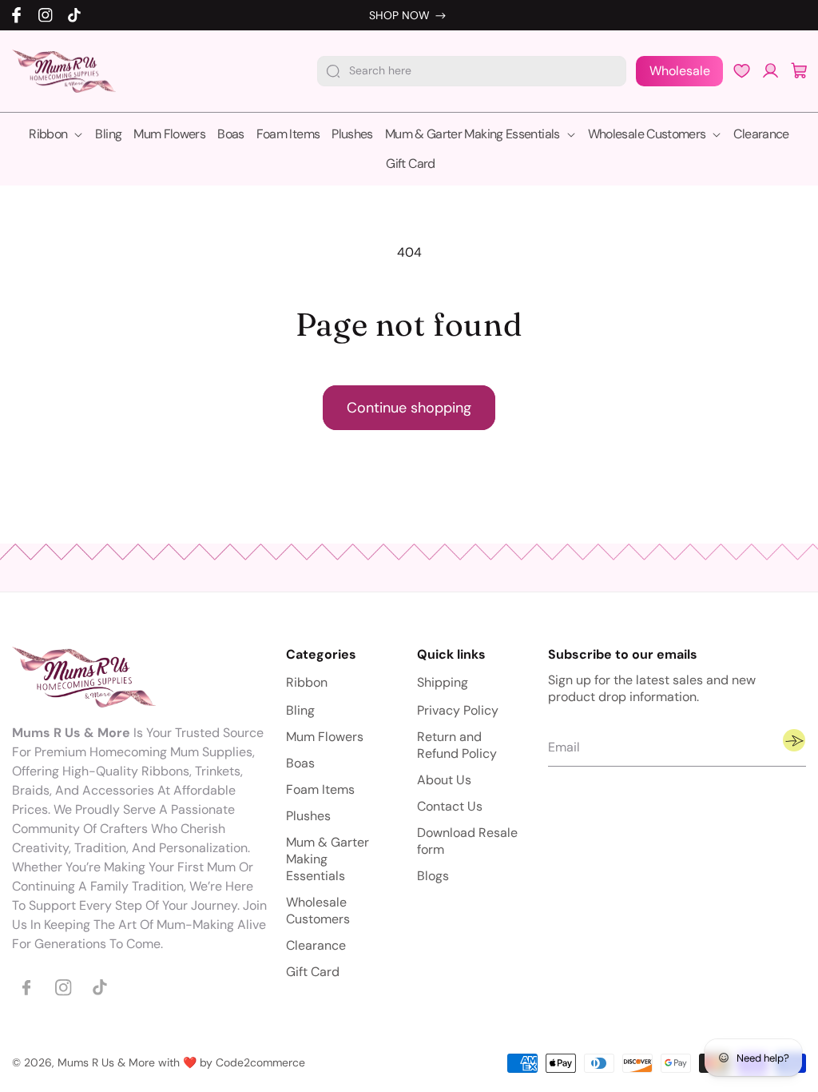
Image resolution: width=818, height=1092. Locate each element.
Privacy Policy (457, 710)
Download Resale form (467, 841)
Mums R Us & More (106, 1062)
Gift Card (313, 971)
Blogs (433, 875)
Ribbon (307, 682)
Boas (300, 763)
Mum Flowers (324, 736)
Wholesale (679, 70)
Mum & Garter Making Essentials (327, 859)
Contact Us (449, 806)
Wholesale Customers (318, 910)
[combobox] (472, 71)
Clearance (316, 945)
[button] (799, 71)
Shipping (442, 682)
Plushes (308, 815)
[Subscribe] (794, 740)
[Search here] (333, 71)
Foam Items (320, 789)
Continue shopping (409, 407)
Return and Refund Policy (457, 745)
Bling (300, 710)
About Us (444, 779)
